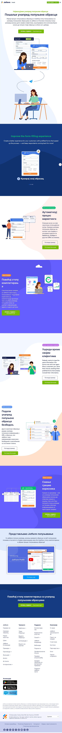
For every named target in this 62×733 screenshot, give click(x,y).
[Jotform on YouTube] (22, 730)
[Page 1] (29, 184)
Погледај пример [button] (50, 242)
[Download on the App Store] (10, 687)
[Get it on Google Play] (10, 682)
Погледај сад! (31, 577)
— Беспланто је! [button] (31, 31)
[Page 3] (32, 184)
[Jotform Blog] (16, 730)
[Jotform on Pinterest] (19, 730)
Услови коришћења (10, 724)
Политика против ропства (31, 726)
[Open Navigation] (60, 2)
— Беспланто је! (53, 2)
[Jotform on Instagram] (25, 730)
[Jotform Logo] (5, 2)
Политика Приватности (25, 724)
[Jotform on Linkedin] (10, 730)
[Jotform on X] (7, 730)
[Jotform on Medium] (13, 730)
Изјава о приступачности (49, 724)
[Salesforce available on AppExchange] (10, 692)
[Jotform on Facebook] (4, 730)
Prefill (13, 2)
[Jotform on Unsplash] (27, 730)
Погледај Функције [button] (50, 247)
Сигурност (36, 724)
